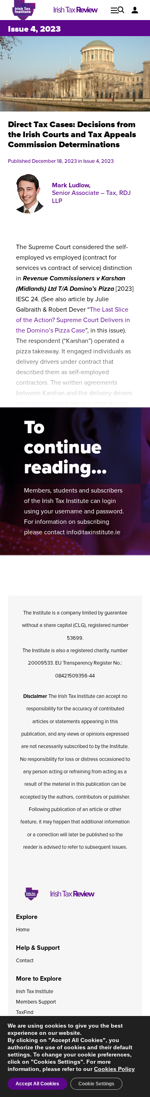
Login (135, 10)
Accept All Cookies (37, 1084)
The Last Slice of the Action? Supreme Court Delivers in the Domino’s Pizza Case (73, 320)
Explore (117, 10)
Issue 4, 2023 (34, 29)
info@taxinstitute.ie (93, 532)
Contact (25, 960)
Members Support (36, 1002)
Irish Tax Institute (34, 991)
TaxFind (24, 1012)
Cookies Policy (114, 1069)
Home (23, 930)
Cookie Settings (96, 1084)
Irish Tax (75, 10)
